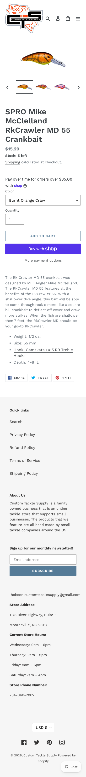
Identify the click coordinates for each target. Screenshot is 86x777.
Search (16, 421)
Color (9, 191)
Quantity (12, 210)
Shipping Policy (24, 473)
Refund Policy (22, 447)
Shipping (12, 162)
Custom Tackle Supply (40, 755)
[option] (24, 87)
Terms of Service (25, 460)
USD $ (41, 727)
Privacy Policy (22, 434)
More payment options (43, 260)
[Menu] (78, 18)
